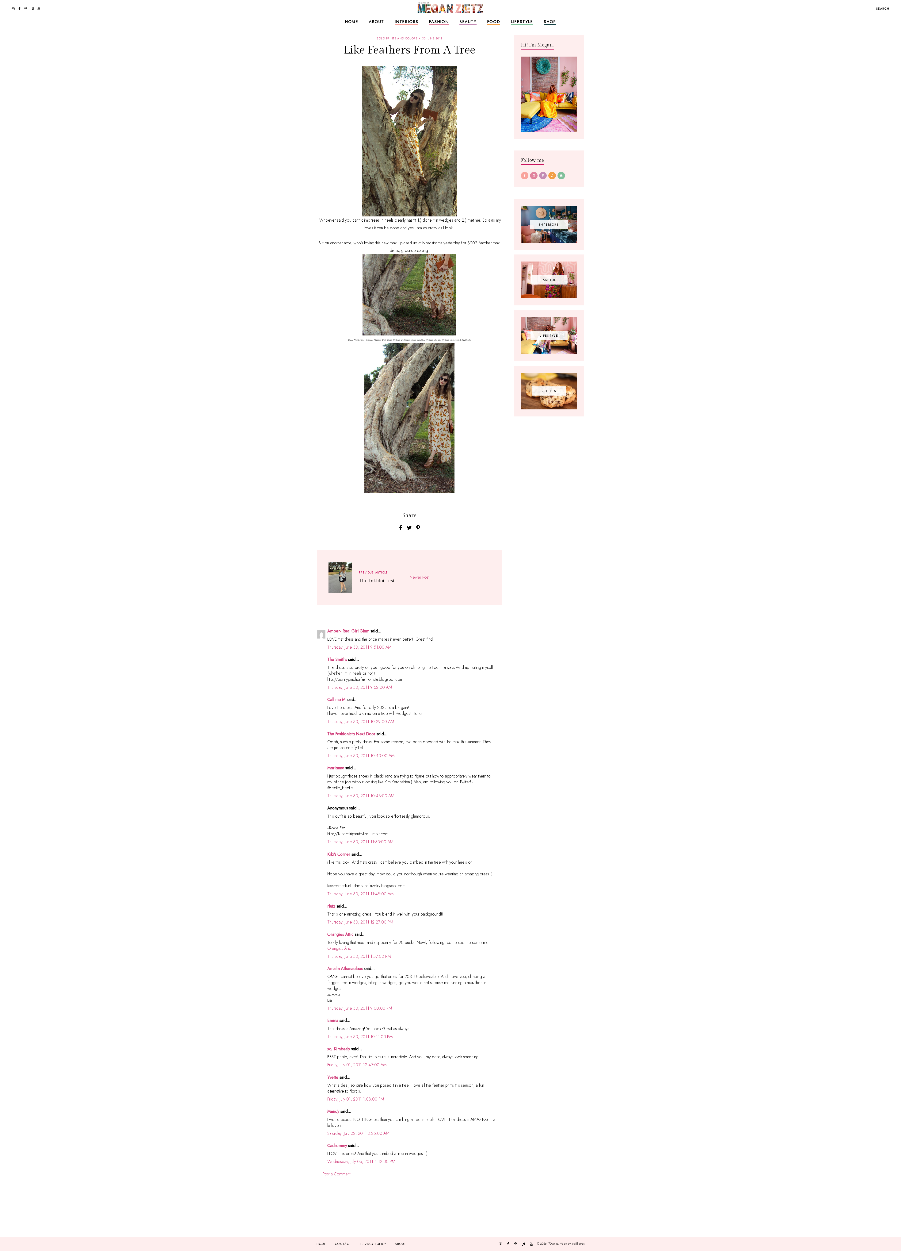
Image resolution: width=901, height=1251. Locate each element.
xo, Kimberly (338, 1049)
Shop (550, 21)
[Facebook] (524, 175)
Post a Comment (336, 1174)
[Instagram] (534, 175)
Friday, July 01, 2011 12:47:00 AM (357, 1065)
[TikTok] (552, 175)
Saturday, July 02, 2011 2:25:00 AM (358, 1133)
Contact (343, 1244)
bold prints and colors (397, 38)
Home (351, 21)
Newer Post (419, 577)
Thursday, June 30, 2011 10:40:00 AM (361, 756)
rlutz (331, 906)
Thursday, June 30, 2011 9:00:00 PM (359, 1008)
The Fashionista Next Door (351, 734)
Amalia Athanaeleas (345, 969)
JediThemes (578, 1244)
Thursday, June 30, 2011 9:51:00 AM (359, 647)
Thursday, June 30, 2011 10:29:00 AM (360, 722)
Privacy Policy (373, 1244)
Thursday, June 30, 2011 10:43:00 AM (360, 796)
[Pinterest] (543, 175)
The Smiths (337, 659)
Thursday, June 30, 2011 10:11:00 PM (360, 1037)
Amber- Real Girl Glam (348, 631)
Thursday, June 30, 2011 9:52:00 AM (359, 687)
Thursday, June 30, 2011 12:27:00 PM (360, 922)
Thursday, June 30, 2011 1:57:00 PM (359, 956)
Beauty (468, 21)
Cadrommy (337, 1146)
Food (493, 21)
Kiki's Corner (338, 854)
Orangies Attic (340, 934)
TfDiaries (553, 1244)
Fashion (439, 21)
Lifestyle (522, 21)
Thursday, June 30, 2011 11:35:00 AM (360, 842)
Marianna (335, 768)
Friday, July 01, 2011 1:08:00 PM (355, 1099)
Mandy (333, 1111)
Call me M (336, 700)
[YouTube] (561, 175)
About (376, 21)
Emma (332, 1020)
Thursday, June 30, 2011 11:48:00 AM (360, 894)
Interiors (406, 21)
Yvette (332, 1077)
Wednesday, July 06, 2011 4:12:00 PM (361, 1162)
